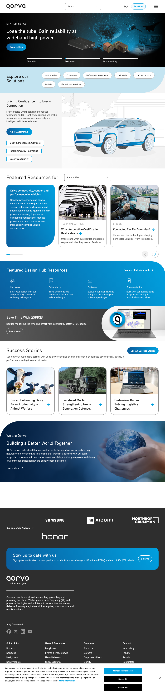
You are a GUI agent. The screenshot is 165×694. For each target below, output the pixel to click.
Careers (88, 653)
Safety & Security (19, 158)
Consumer (72, 75)
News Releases (53, 657)
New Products (13, 662)
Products (11, 648)
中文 (126, 6)
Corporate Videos (93, 657)
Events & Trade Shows (56, 653)
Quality (87, 662)
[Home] (82, 581)
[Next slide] (155, 254)
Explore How (16, 47)
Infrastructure (144, 75)
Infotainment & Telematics (24, 150)
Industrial (123, 75)
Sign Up (145, 558)
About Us (88, 648)
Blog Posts (50, 648)
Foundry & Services (71, 84)
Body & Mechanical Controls (25, 142)
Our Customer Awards (18, 527)
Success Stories (53, 662)
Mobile (48, 84)
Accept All (123, 687)
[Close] (159, 678)
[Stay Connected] (8, 631)
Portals (126, 657)
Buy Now (138, 6)
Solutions (11, 653)
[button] (87, 177)
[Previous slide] (145, 254)
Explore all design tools (137, 270)
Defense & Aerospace (97, 75)
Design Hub (12, 657)
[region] (82, 678)
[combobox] (83, 6)
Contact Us (128, 662)
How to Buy (128, 648)
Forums (127, 653)
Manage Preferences (123, 671)
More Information (67, 681)
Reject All (122, 679)
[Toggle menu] (156, 6)
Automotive (51, 75)
